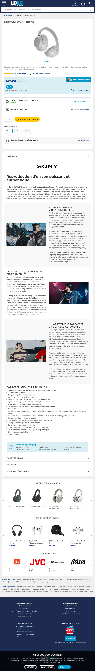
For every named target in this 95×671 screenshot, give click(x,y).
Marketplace (70, 611)
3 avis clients (20, 74)
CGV (19, 608)
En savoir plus (83, 140)
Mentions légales (24, 616)
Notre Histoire (24, 606)
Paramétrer (47, 667)
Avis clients (27, 608)
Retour (9, 16)
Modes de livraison (24, 629)
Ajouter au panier (29, 119)
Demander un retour (25, 637)
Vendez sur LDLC (70, 606)
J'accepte (64, 667)
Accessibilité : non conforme (70, 614)
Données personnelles (20, 611)
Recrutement (70, 608)
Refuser (30, 667)
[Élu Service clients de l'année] (70, 634)
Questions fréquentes (24, 626)
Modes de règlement (25, 631)
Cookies (35, 611)
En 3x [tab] (9, 87)
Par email (70, 638)
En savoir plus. (55, 662)
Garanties (18, 634)
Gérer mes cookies (24, 614)
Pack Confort (29, 634)
